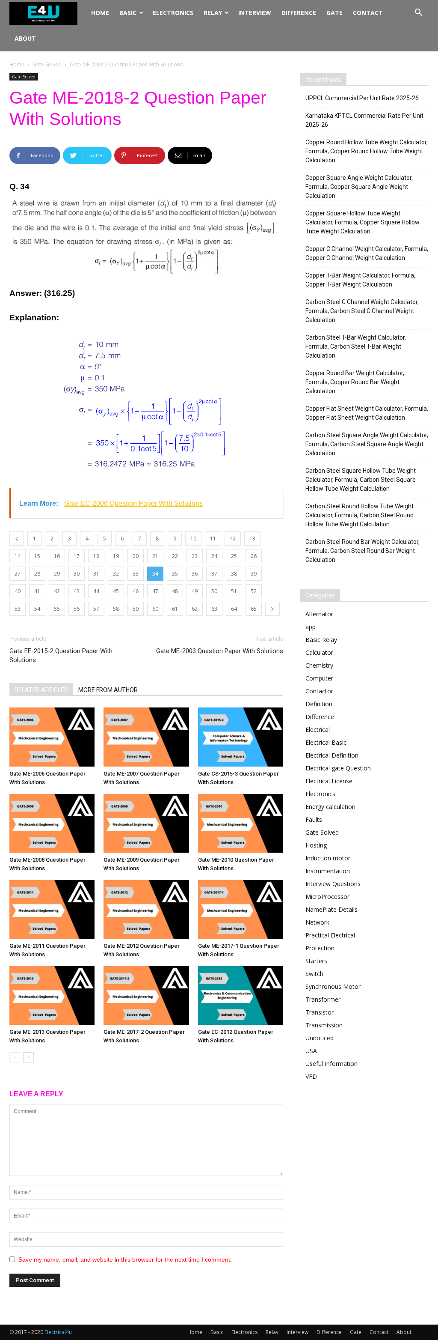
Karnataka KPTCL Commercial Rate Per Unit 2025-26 (364, 120)
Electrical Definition (331, 755)
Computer (319, 678)
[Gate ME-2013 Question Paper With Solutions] (52, 995)
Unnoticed (319, 1038)
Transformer (322, 999)
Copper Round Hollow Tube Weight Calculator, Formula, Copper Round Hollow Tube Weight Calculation (366, 151)
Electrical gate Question (338, 768)
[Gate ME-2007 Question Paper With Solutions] (146, 736)
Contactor (319, 691)
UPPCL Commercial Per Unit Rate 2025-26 (362, 98)
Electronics (173, 13)
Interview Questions (333, 884)
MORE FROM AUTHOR (108, 689)
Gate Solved (47, 64)
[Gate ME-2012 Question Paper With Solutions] (146, 909)
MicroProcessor (327, 896)
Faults (313, 819)
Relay (213, 13)
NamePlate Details (331, 909)
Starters (316, 961)
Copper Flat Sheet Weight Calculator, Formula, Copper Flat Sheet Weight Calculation (366, 413)
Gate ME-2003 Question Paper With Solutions (219, 651)
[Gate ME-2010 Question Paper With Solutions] (240, 823)
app (310, 627)
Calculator (319, 652)
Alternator (319, 614)
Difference (298, 13)
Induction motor (327, 858)
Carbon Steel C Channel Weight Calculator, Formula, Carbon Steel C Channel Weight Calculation (362, 310)
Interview (254, 13)
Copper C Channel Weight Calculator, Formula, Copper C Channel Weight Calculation (366, 253)
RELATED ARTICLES (41, 689)
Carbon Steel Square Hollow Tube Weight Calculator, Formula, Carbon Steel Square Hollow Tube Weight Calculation (360, 479)
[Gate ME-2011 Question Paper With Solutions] (52, 909)
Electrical (317, 729)
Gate (334, 13)
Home (100, 13)
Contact (368, 13)
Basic (127, 13)
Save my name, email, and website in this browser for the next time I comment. (125, 1259)
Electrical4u (58, 1332)
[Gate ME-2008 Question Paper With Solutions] (52, 823)
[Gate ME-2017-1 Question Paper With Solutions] (240, 909)
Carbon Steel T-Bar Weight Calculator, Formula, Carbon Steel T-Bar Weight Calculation (355, 346)
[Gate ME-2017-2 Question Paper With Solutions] (146, 995)
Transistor (319, 1012)
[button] (418, 13)
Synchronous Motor (333, 986)
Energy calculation (330, 807)
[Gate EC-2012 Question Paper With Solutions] (240, 995)
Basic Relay (321, 640)
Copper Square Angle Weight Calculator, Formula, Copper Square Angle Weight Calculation (359, 186)
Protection (319, 948)
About (25, 38)
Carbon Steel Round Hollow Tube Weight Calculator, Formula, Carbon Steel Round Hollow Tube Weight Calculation (359, 515)
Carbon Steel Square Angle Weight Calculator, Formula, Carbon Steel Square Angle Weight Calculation (366, 444)
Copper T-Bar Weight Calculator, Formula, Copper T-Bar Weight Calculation (360, 280)
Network (317, 922)
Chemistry (319, 665)
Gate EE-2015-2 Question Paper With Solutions (60, 655)
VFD (311, 1076)
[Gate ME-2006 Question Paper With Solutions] (52, 736)
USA (311, 1051)
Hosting (316, 845)
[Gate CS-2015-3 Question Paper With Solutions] (240, 736)
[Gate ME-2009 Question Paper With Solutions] (146, 823)
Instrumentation (327, 871)
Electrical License (328, 781)
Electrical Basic (325, 742)
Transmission (324, 1025)
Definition (318, 704)
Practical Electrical (330, 935)
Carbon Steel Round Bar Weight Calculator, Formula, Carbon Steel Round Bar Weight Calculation (362, 550)
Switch (314, 974)
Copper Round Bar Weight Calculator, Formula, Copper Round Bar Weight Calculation (354, 382)
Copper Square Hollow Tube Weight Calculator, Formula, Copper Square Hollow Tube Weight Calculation (362, 222)
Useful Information (331, 1063)
